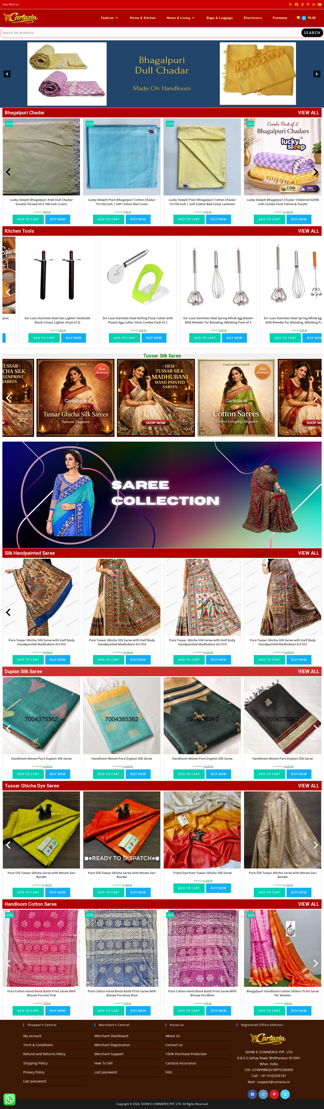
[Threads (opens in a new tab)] (302, 4)
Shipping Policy (35, 1063)
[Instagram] (263, 1094)
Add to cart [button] (28, 219)
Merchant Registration (112, 1045)
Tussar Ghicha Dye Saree (32, 786)
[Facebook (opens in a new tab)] (296, 4)
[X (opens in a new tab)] (290, 4)
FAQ (169, 1072)
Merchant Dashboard (111, 1036)
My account (32, 1036)
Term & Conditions (38, 1045)
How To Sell (103, 1063)
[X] (285, 1094)
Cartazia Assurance (181, 1063)
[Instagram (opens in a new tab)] (313, 4)
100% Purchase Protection (186, 1054)
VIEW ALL (308, 113)
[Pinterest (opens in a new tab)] (308, 4)
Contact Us (174, 1045)
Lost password (34, 1081)
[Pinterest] (274, 1094)
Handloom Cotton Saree (31, 904)
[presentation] (8, 172)
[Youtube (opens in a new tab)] (319, 4)
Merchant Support (109, 1054)
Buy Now (57, 219)
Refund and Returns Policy (44, 1054)
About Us (173, 1036)
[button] (162, 74)
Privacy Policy (33, 1072)
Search (312, 32)
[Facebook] (252, 1094)
